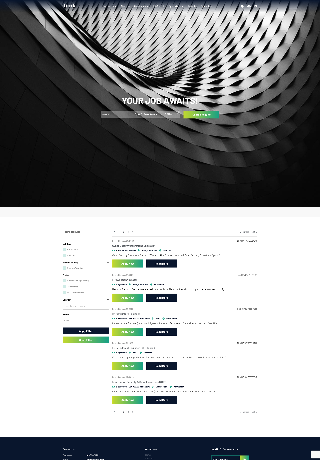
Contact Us (206, 6)
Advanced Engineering (78, 280)
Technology (72, 286)
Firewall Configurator (124, 279)
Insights (192, 6)
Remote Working (75, 268)
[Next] (132, 231)
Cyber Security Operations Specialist (133, 245)
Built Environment (75, 292)
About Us (109, 6)
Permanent (72, 249)
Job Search (158, 6)
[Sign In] (242, 6)
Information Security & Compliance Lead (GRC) (139, 381)
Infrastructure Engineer (126, 313)
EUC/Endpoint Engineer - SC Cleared (133, 347)
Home (148, 454)
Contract (71, 255)
